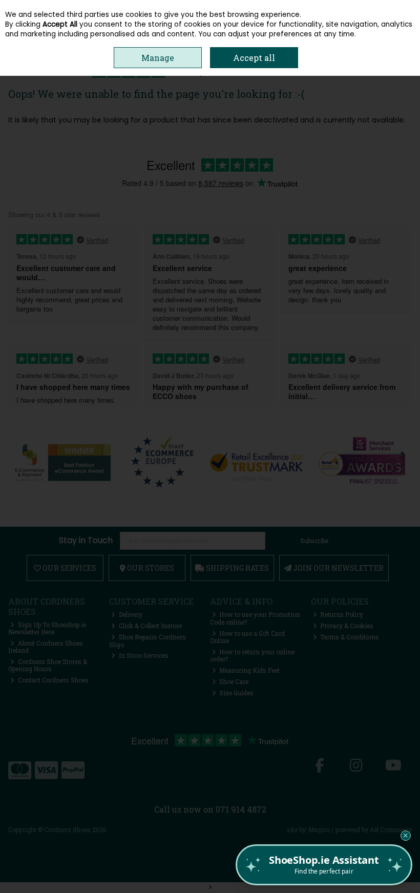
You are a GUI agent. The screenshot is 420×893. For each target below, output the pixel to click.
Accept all (254, 57)
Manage (157, 57)
